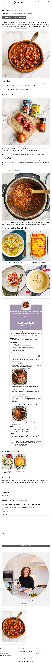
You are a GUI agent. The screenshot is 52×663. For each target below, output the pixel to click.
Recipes (15, 5)
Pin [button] (26, 322)
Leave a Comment (28, 13)
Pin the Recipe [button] (21, 17)
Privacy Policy (3, 651)
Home (10, 5)
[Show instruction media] (39, 356)
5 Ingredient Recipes (22, 5)
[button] (23, 318)
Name (4, 533)
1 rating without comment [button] (21, 500)
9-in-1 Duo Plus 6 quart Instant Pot (12, 170)
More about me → (26, 603)
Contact (38, 651)
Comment (4, 514)
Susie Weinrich (27, 328)
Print (21, 322)
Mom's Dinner (8, 655)
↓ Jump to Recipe (8, 17)
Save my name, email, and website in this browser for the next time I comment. (23, 542)
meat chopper (21, 365)
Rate (32, 322)
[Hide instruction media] (41, 356)
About (37, 653)
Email (3, 538)
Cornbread (25, 431)
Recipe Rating (5, 509)
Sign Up (20, 651)
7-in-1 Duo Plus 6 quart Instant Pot (12, 168)
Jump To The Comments (20, 445)
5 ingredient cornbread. (21, 28)
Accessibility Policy (4, 653)
